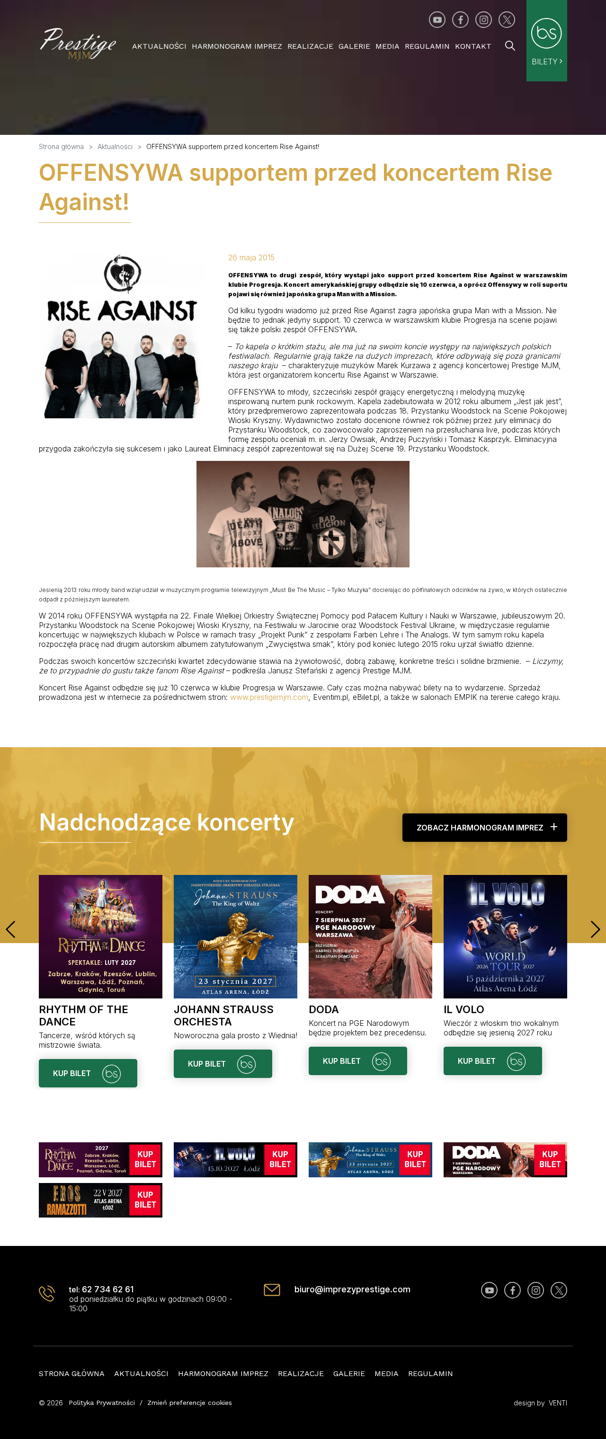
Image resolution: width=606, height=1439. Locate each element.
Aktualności (159, 46)
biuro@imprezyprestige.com (352, 1289)
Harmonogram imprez (237, 46)
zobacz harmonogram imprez (480, 827)
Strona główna (72, 1373)
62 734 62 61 (108, 1289)
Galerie (354, 46)
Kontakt (473, 46)
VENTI (558, 1403)
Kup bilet (73, 1073)
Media (387, 46)
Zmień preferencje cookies (189, 1402)
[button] (10, 929)
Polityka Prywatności (102, 1402)
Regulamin (427, 46)
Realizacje (310, 46)
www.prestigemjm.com (269, 697)
